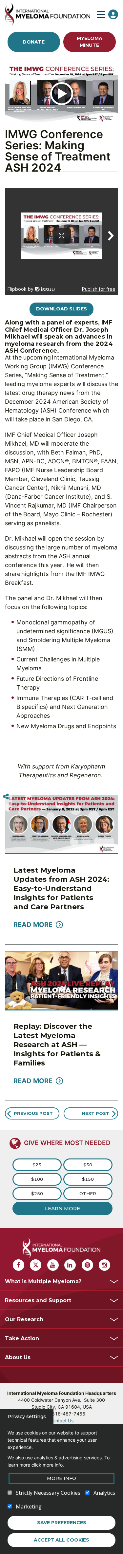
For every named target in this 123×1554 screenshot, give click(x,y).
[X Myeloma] (35, 1265)
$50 (87, 1164)
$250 (37, 1193)
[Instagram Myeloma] (104, 1265)
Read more (32, 925)
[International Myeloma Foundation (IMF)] (49, 14)
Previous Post (33, 1113)
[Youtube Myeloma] (53, 1265)
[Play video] (61, 93)
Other (87, 1193)
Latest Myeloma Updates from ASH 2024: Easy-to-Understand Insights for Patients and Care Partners (61, 888)
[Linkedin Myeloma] (70, 1265)
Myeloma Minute (89, 41)
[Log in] (113, 14)
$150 (88, 1179)
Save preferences (61, 1523)
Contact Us (61, 1420)
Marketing (29, 1506)
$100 (37, 1179)
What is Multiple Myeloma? (43, 1281)
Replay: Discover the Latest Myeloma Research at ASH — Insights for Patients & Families (57, 1044)
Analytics (104, 1492)
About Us (18, 1357)
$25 (36, 1164)
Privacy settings (27, 1416)
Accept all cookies (61, 1540)
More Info (61, 1478)
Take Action (22, 1338)
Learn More (62, 1208)
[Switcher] (6, 796)
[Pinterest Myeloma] (87, 1265)
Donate (34, 42)
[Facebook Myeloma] (18, 1265)
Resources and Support (38, 1300)
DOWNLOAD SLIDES (61, 309)
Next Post (95, 1113)
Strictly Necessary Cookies (48, 1492)
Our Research (24, 1319)
